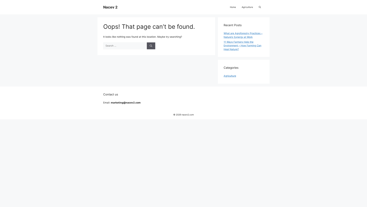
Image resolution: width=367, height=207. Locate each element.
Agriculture (247, 7)
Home (233, 7)
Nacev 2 (110, 7)
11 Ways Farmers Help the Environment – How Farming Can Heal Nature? (242, 46)
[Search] (151, 45)
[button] (260, 7)
